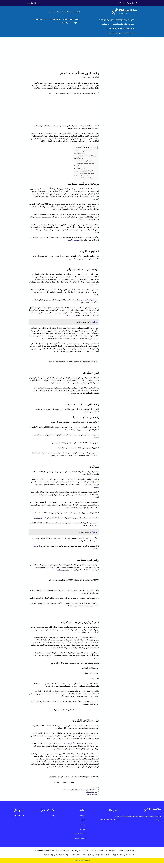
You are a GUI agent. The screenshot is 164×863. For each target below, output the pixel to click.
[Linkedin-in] (16, 816)
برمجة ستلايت (92, 790)
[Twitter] (19, 816)
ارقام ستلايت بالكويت (75, 240)
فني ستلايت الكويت (82, 175)
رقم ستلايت (106, 24)
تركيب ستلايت (83, 790)
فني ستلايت (66, 22)
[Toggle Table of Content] (95, 147)
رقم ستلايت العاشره (91, 792)
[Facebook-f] (23, 816)
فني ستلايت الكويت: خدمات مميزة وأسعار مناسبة (116, 19)
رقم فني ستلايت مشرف (83, 161)
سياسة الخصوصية (79, 833)
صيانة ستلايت (74, 790)
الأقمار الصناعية (69, 743)
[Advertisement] (64, 52)
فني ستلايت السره (91, 794)
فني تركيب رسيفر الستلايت (84, 171)
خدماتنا (68, 11)
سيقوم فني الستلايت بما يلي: (88, 155)
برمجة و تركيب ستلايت (71, 19)
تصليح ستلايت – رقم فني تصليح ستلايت (120, 28)
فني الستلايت (89, 300)
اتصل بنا (51, 11)
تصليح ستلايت (55, 19)
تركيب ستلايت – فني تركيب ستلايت (121, 32)
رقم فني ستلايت (41, 19)
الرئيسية (77, 11)
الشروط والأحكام (80, 838)
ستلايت (76, 22)
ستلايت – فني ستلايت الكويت (123, 24)
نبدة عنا (60, 11)
